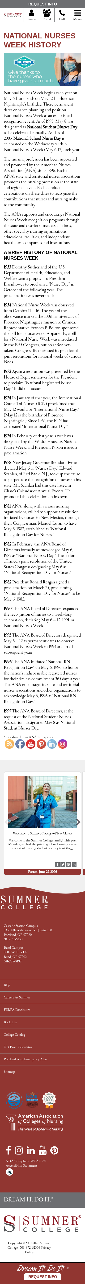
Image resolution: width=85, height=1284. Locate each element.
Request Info (42, 4)
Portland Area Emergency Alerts (26, 1059)
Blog (7, 985)
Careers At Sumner (17, 997)
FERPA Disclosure (17, 1010)
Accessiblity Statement (21, 1166)
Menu (77, 19)
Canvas (31, 19)
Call (62, 19)
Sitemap (9, 1072)
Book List (10, 1022)
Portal (46, 19)
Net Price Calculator (18, 1047)
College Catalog (14, 1035)
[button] (6, 823)
